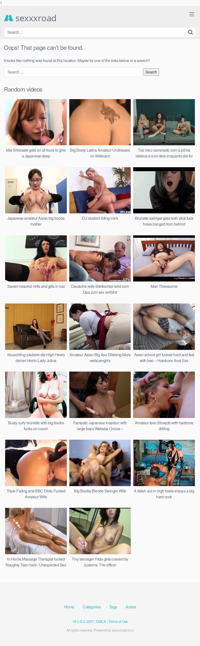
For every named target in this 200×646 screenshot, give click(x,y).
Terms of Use (118, 621)
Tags (113, 607)
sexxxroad (35, 18)
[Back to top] (186, 632)
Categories (91, 607)
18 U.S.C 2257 (83, 621)
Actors (131, 607)
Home (69, 607)
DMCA (101, 621)
